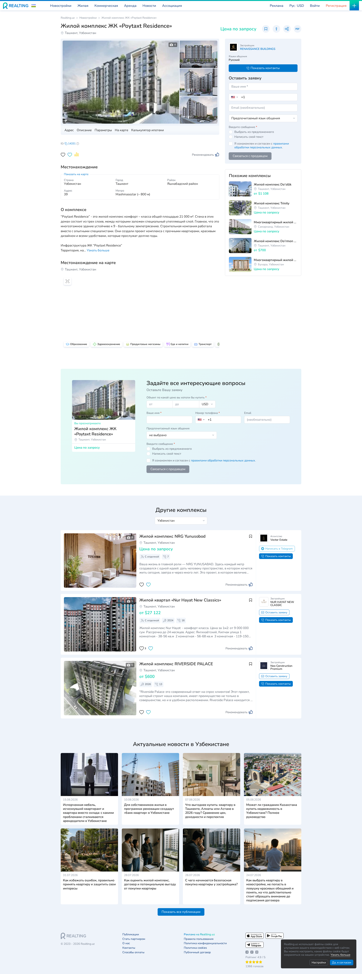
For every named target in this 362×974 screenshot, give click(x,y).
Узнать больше (340, 955)
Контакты (128, 948)
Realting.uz (68, 18)
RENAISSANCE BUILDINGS (257, 48)
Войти (315, 5)
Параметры (103, 130)
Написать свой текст (248, 137)
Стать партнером (133, 939)
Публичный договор (197, 952)
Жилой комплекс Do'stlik (272, 184)
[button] (33, 5)
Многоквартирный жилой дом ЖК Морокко (275, 222)
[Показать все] (98, 560)
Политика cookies (195, 948)
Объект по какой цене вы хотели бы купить (176, 397)
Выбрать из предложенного (254, 132)
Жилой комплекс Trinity (271, 203)
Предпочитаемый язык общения (167, 428)
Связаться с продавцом (250, 156)
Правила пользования (198, 939)
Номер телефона (207, 413)
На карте (121, 130)
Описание (84, 130)
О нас (126, 943)
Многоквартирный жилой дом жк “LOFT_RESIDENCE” (275, 260)
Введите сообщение (243, 127)
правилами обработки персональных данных (261, 145)
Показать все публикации (181, 912)
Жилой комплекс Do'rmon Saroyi (275, 241)
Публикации (130, 934)
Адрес (69, 130)
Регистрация (336, 5)
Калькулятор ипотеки (147, 130)
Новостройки (88, 18)
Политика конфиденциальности (205, 943)
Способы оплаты (133, 952)
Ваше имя (154, 413)
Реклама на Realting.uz (199, 934)
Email (247, 413)
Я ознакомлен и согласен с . (261, 145)
